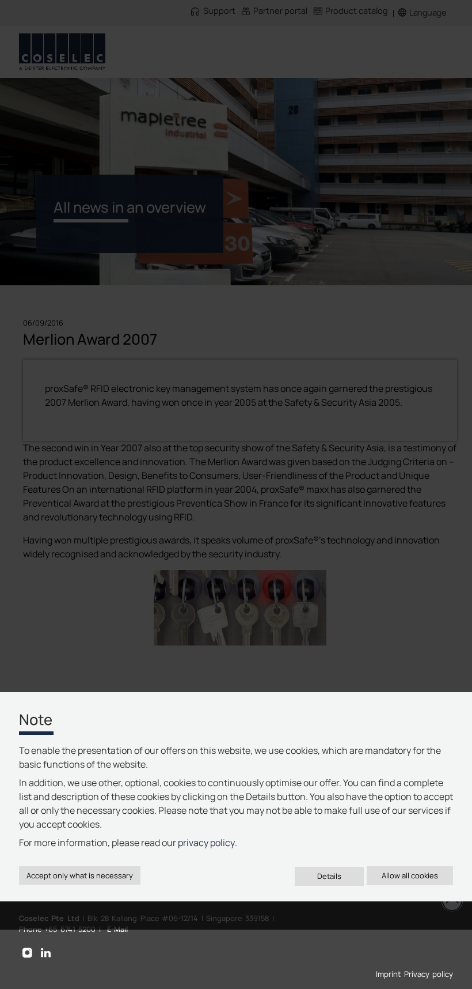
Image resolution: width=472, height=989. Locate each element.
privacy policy (206, 842)
